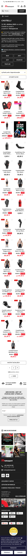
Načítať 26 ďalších (13, 362)
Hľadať (21, 11)
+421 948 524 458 (9, 1)
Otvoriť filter (13, 77)
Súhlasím (19, 552)
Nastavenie (13, 547)
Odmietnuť (7, 552)
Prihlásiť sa (13, 419)
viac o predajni (20, 496)
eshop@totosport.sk (9, 470)
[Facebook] (7, 475)
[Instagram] (3, 475)
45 (17, 367)
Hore (14, 376)
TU (20, 544)
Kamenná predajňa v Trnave (10, 488)
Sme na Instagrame (10, 430)
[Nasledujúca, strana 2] (13, 368)
